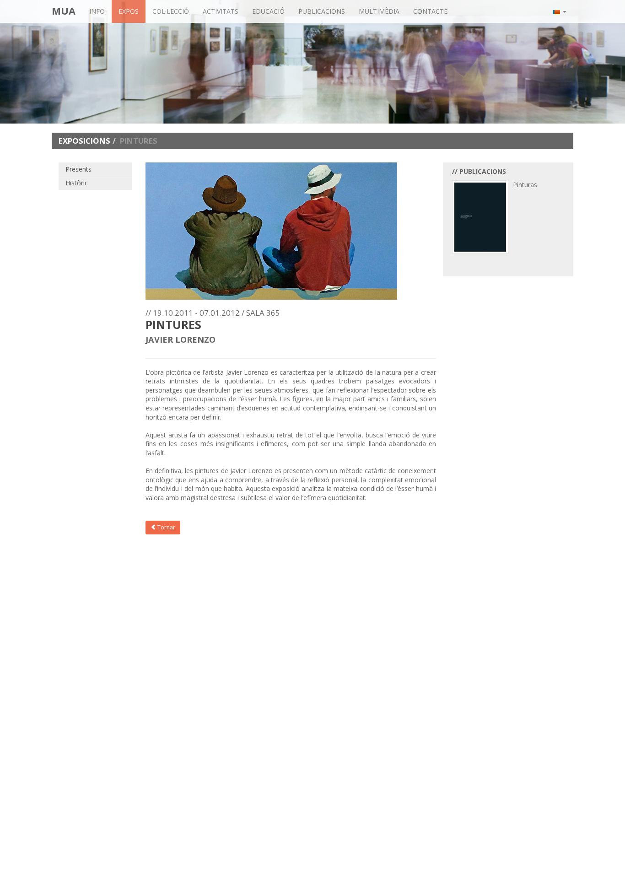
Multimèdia (379, 11)
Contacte (430, 11)
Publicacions (321, 11)
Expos (129, 11)
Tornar (165, 527)
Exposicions (84, 140)
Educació (268, 11)
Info (97, 11)
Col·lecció (170, 11)
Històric (76, 182)
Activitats (220, 11)
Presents (78, 169)
